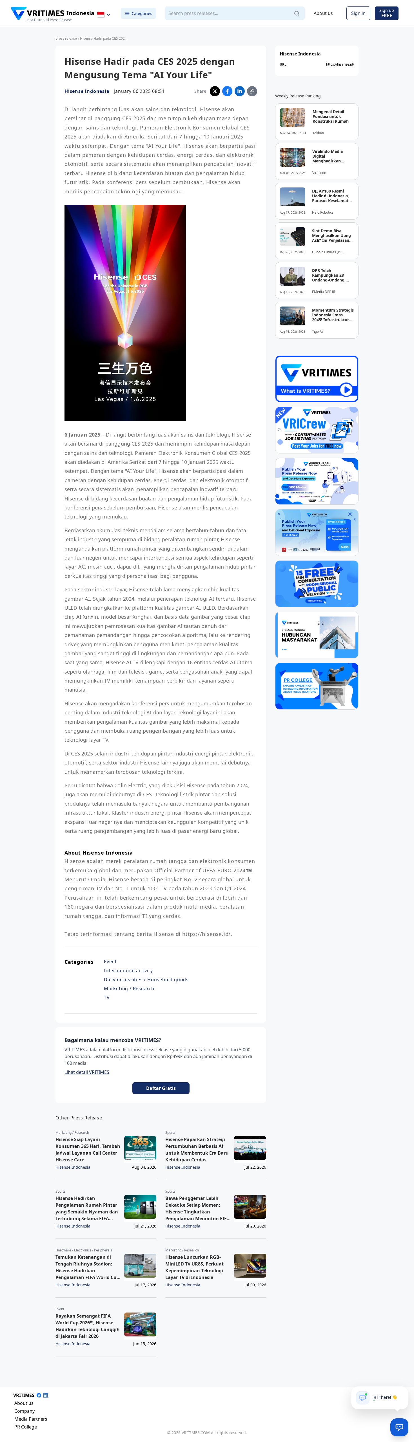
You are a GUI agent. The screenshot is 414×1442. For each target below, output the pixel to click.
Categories (142, 13)
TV (107, 997)
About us (323, 13)
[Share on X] (215, 91)
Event (110, 961)
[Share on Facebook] (227, 91)
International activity (128, 970)
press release (66, 38)
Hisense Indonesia (87, 91)
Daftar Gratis (161, 1088)
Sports (170, 1132)
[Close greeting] (402, 1392)
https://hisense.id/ (340, 64)
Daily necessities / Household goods (146, 979)
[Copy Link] (252, 91)
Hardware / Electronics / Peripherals (83, 1250)
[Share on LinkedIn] (240, 91)
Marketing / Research (129, 988)
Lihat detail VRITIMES (86, 1072)
